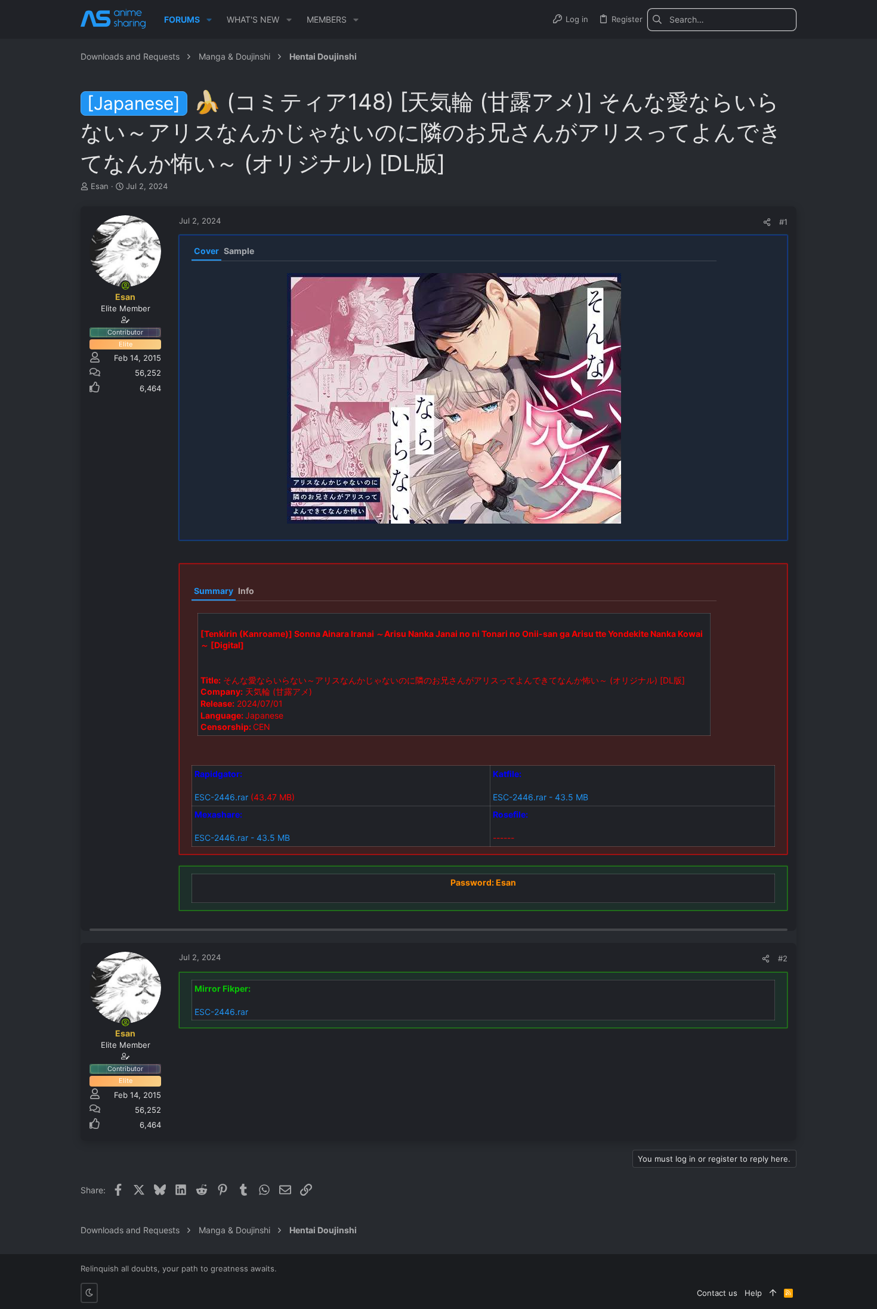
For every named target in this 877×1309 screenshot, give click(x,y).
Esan (100, 186)
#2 (783, 958)
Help (753, 1293)
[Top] (772, 1293)
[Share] (767, 222)
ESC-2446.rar (221, 797)
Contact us (717, 1293)
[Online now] (125, 285)
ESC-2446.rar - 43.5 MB (540, 797)
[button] (209, 19)
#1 (783, 222)
